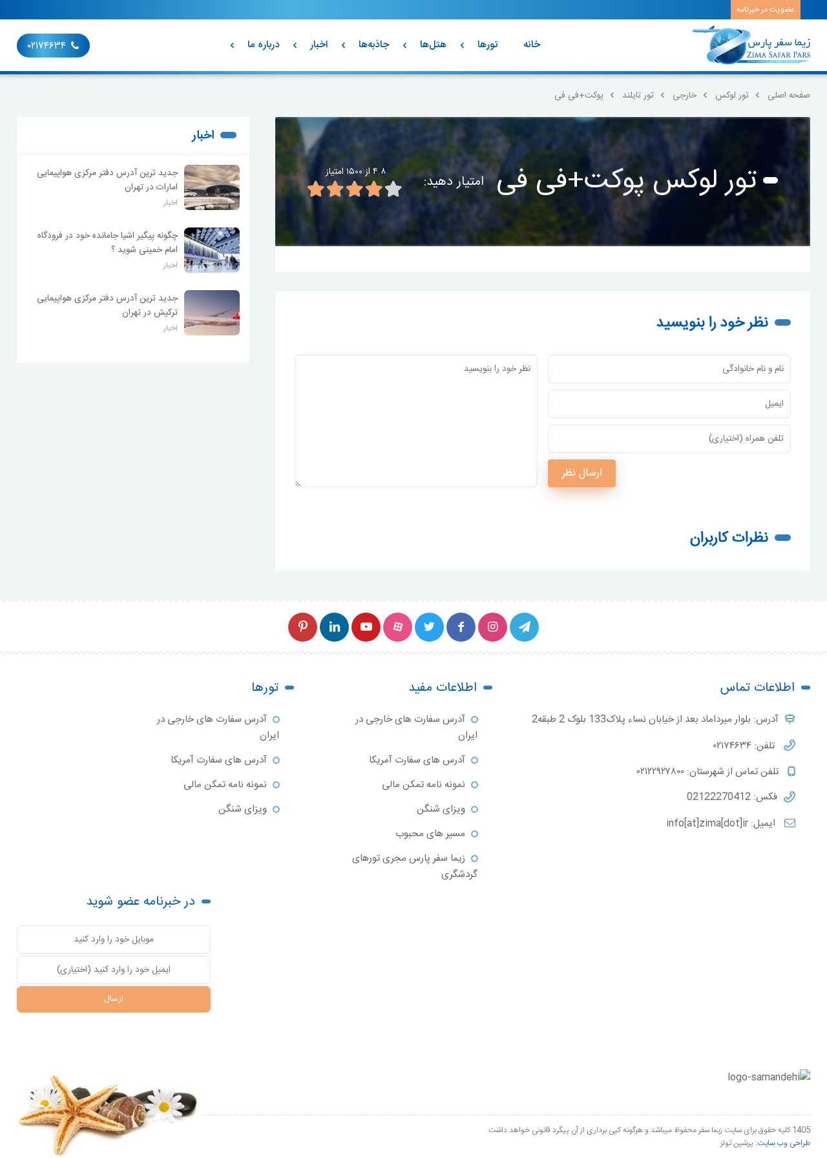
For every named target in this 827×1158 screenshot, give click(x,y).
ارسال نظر (581, 473)
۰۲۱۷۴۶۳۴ (47, 46)
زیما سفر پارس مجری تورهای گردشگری (414, 866)
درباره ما (263, 45)
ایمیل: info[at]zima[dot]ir (722, 824)
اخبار (319, 45)
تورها (487, 45)
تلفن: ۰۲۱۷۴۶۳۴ (745, 746)
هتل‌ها (433, 45)
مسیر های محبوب (430, 834)
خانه (531, 45)
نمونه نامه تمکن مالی (423, 785)
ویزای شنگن (441, 809)
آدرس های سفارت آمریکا (417, 760)
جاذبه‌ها (374, 45)
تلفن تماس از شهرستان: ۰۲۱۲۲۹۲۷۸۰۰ (709, 772)
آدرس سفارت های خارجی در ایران (416, 727)
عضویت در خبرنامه (766, 9)
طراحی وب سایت (783, 1143)
